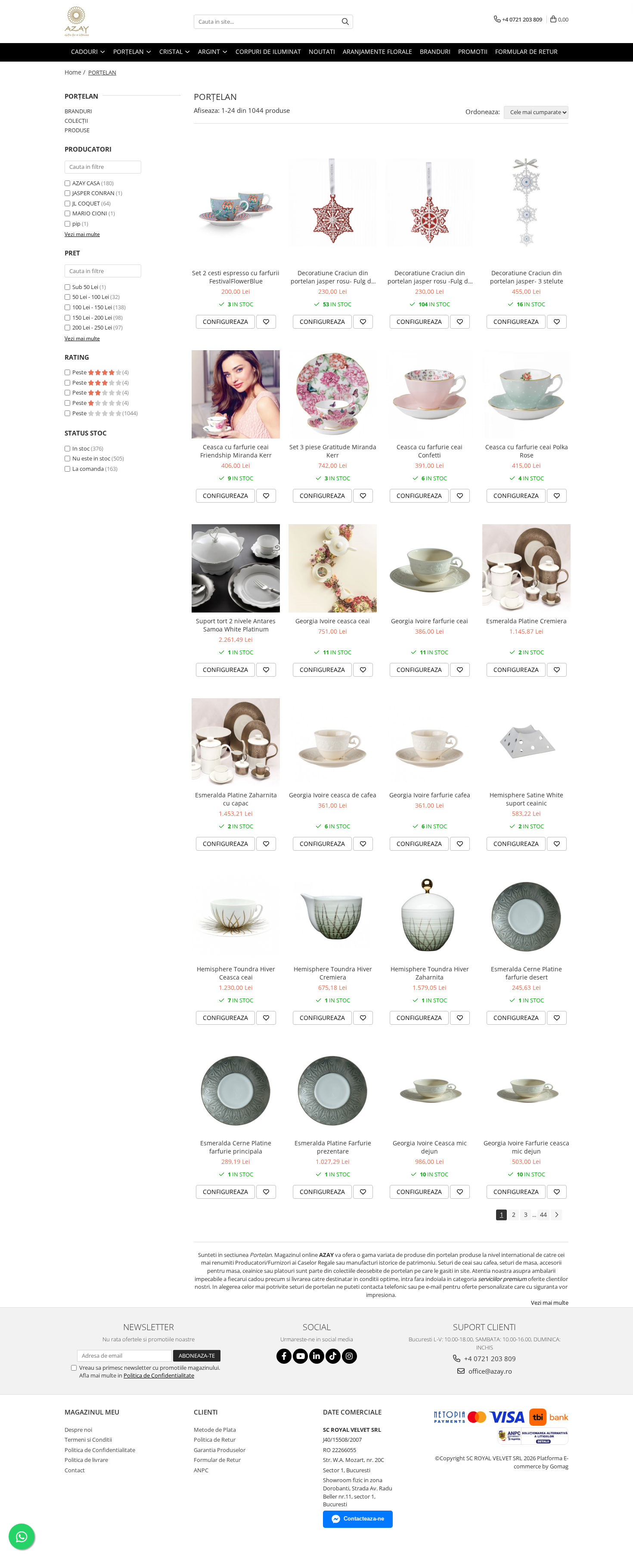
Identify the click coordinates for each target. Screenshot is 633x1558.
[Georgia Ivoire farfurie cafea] (429, 742)
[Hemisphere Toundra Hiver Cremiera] (333, 916)
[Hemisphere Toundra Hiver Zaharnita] (429, 916)
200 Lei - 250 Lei (92, 327)
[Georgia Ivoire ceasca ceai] (333, 568)
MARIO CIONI (89, 213)
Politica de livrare (86, 1460)
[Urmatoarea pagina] (556, 1215)
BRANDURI (78, 111)
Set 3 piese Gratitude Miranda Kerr (332, 451)
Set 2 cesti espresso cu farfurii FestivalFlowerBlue (235, 277)
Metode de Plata (215, 1430)
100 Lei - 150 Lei (92, 307)
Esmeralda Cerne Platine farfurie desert (526, 973)
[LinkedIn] (316, 1356)
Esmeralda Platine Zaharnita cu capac (236, 799)
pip (76, 223)
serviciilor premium (502, 1279)
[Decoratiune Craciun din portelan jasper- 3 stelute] (526, 203)
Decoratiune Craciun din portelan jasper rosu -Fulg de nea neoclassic (430, 277)
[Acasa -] (108, 21)
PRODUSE (77, 130)
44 (543, 1214)
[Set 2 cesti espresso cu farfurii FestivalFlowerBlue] (236, 202)
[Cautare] (345, 22)
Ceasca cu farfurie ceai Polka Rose (526, 451)
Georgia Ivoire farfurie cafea (429, 795)
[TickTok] (333, 1356)
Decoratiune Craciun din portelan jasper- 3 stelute (526, 277)
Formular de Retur (526, 51)
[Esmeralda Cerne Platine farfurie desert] (526, 916)
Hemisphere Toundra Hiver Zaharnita (430, 973)
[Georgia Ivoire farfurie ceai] (429, 568)
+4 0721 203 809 (489, 1358)
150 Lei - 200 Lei (92, 317)
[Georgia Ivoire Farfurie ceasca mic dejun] (526, 1090)
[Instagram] (349, 1356)
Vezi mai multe (549, 1302)
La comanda (88, 469)
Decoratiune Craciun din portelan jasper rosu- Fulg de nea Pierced (333, 277)
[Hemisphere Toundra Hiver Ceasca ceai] (236, 916)
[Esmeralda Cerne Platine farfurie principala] (236, 1090)
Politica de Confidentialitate (159, 1375)
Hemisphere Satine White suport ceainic (526, 799)
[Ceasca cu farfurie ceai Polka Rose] (526, 394)
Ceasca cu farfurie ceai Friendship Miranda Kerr (236, 451)
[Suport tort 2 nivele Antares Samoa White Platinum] (236, 568)
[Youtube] (300, 1356)
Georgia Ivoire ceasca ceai (332, 621)
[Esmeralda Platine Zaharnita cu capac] (236, 742)
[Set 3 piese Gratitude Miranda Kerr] (333, 394)
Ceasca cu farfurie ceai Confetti (429, 451)
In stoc (81, 448)
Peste (80, 372)
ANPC (201, 1470)
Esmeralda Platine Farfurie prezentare (333, 1147)
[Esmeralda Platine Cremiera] (526, 568)
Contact (75, 1470)
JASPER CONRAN (93, 193)
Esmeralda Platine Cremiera (526, 621)
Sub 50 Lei (85, 287)
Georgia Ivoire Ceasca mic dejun (430, 1147)
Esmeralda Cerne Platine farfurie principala (235, 1147)
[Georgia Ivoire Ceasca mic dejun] (429, 1090)
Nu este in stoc (91, 458)
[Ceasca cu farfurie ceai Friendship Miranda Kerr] (236, 394)
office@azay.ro (489, 1371)
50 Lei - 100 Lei (90, 297)
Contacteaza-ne (364, 1518)
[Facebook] (284, 1356)
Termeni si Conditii (88, 1439)
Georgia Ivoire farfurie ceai (429, 621)
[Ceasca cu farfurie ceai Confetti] (429, 394)
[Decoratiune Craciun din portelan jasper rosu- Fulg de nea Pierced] (333, 203)
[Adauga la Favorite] (266, 322)
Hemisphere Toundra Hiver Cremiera (333, 973)
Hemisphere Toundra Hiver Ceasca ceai (236, 973)
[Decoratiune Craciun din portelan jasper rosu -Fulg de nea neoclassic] (429, 203)
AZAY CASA (86, 183)
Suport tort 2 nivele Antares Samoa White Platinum (236, 625)
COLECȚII (76, 120)
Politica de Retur (215, 1439)
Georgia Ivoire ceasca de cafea (332, 795)
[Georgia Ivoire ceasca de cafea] (333, 742)
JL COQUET (86, 203)
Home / (76, 72)
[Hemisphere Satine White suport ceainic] (526, 742)
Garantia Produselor (219, 1450)
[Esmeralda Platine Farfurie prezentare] (333, 1090)
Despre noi (78, 1430)
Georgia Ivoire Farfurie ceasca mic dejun (526, 1147)
